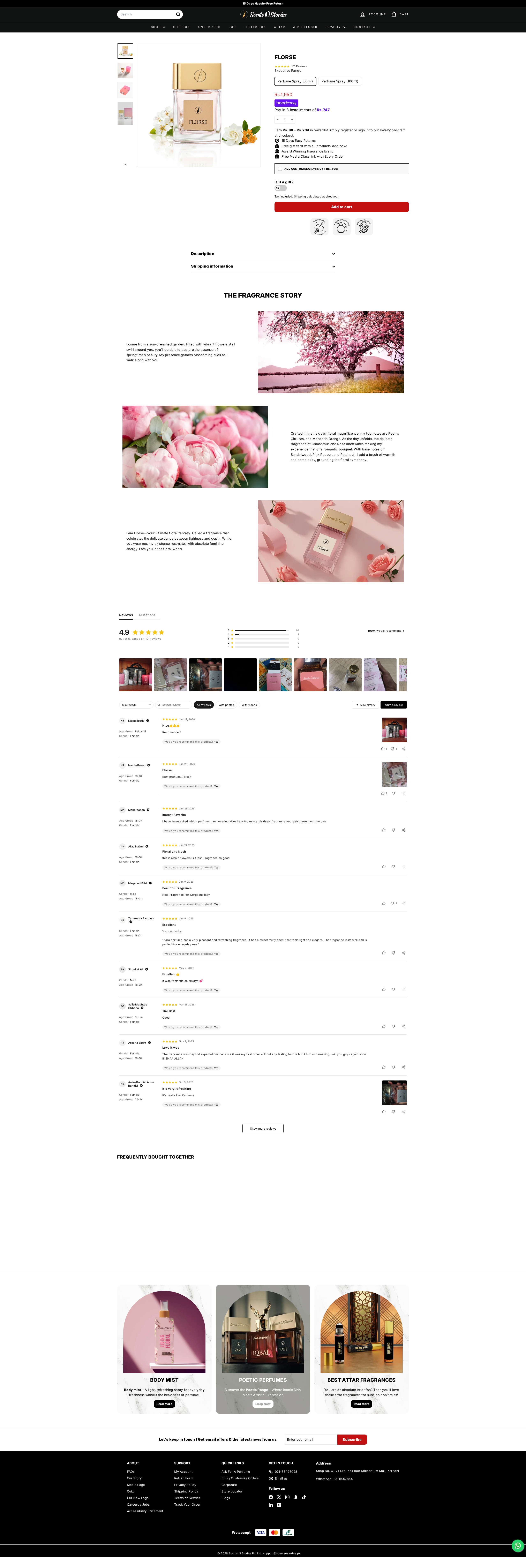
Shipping (300, 196)
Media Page (136, 1485)
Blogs (225, 1498)
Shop (156, 27)
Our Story (134, 1478)
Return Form (183, 1478)
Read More (164, 1404)
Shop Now (263, 1404)
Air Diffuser (305, 27)
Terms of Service (187, 1498)
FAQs (131, 1472)
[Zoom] (199, 105)
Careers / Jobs (138, 1504)
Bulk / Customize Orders (240, 1478)
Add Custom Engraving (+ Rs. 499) (311, 168)
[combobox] (150, 14)
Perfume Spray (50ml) (295, 81)
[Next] (125, 163)
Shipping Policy (186, 1491)
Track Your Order (187, 1504)
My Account (183, 1472)
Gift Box (181, 27)
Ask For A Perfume (235, 1472)
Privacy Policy (185, 1485)
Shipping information (212, 266)
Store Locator (231, 1491)
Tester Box (255, 27)
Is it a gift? (284, 182)
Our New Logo (138, 1498)
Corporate (229, 1485)
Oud (232, 27)
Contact (363, 27)
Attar (279, 27)
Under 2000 (209, 27)
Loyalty (334, 27)
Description (202, 253)
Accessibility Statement (145, 1511)
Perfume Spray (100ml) (340, 81)
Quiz (130, 1491)
